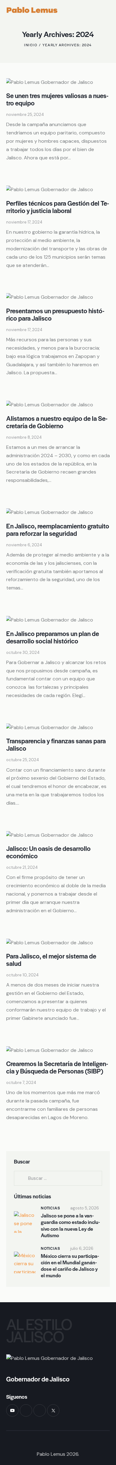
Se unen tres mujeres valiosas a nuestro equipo (57, 99)
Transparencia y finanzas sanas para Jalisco (56, 744)
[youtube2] (12, 1410)
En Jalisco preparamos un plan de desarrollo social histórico (52, 637)
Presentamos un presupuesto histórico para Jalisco (55, 314)
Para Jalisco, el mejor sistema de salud (51, 959)
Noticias (50, 1208)
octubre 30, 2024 (23, 652)
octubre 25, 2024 (22, 759)
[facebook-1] (26, 1410)
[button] (108, 10)
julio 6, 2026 (81, 1248)
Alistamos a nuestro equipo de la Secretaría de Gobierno (57, 422)
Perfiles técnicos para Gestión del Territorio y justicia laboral (57, 207)
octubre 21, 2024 (22, 867)
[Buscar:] (58, 1178)
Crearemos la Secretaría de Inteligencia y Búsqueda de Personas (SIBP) (57, 1067)
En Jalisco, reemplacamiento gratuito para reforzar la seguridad (57, 529)
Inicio (30, 44)
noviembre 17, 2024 (24, 222)
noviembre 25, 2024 (25, 114)
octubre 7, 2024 (21, 1082)
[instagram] (39, 1410)
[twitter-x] (53, 1410)
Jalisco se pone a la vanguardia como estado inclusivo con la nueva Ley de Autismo (70, 1225)
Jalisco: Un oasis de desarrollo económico (48, 852)
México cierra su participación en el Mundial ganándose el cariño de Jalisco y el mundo (70, 1266)
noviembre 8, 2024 (24, 437)
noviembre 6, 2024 (24, 545)
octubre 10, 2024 (22, 975)
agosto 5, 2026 (84, 1208)
